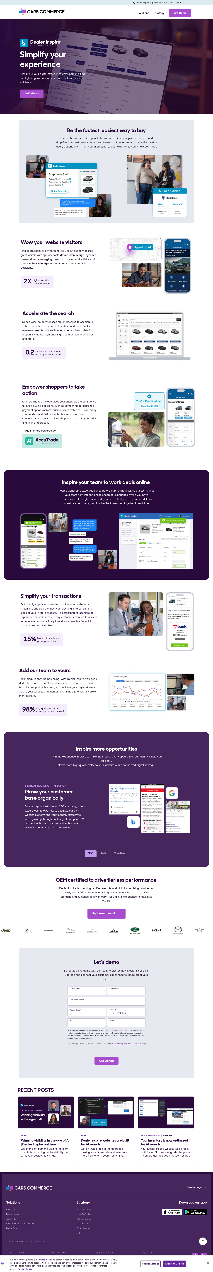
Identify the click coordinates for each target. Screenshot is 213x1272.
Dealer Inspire (12, 1214)
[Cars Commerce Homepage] (29, 1187)
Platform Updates (84, 1218)
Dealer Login (195, 1187)
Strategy (159, 13)
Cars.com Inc (21, 1241)
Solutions (143, 13)
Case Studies (83, 1223)
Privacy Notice (123, 1030)
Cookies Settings (150, 1263)
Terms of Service (134, 1043)
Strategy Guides (84, 1209)
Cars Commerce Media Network (21, 1223)
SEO (90, 853)
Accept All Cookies (174, 1263)
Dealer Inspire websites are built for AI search (105, 1142)
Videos (80, 1232)
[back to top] (203, 1241)
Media (103, 853)
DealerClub (11, 1228)
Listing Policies (146, 1252)
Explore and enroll (103, 913)
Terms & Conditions (18, 1252)
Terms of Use (109, 1030)
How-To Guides (84, 1214)
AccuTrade (11, 1218)
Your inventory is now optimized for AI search (164, 1142)
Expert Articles (83, 1228)
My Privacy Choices (104, 1252)
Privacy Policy (117, 1043)
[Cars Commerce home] (42, 11)
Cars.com (10, 1209)
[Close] (208, 1263)
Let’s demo (32, 93)
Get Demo (180, 13)
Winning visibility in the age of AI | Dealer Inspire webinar (45, 1142)
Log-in (179, 2)
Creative (119, 853)
